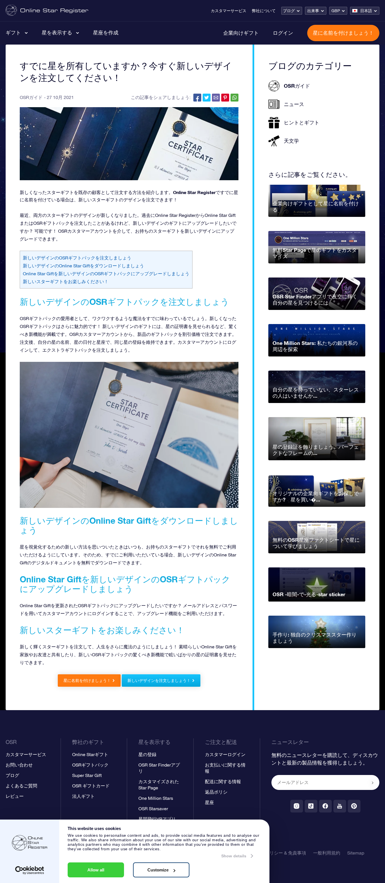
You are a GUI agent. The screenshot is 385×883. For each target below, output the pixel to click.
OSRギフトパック (90, 764)
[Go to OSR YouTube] (339, 806)
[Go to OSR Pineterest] (354, 806)
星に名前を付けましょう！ (343, 33)
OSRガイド (31, 97)
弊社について (264, 10)
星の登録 (147, 754)
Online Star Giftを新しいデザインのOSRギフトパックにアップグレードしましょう (106, 273)
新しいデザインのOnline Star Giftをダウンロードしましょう (83, 265)
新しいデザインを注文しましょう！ (159, 680)
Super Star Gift (87, 775)
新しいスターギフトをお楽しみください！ (66, 281)
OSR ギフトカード (91, 785)
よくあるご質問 (21, 785)
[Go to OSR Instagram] (296, 806)
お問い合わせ (19, 764)
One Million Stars (155, 798)
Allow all (95, 869)
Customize (158, 869)
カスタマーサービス (228, 10)
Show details (233, 856)
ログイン (283, 33)
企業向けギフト (241, 33)
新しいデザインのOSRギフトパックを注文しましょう (77, 257)
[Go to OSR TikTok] (311, 806)
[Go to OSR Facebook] (325, 806)
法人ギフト (83, 796)
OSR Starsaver (153, 808)
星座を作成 (105, 32)
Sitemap (355, 852)
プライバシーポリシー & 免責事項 (272, 852)
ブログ (289, 10)
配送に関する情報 (223, 781)
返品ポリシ (216, 791)
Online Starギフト (90, 754)
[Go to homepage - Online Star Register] (47, 11)
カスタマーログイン (225, 754)
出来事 (313, 10)
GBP (335, 10)
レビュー (15, 796)
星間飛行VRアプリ (157, 819)
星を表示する (57, 32)
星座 (209, 802)
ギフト (13, 32)
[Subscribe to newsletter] (372, 783)
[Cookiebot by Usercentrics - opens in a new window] (29, 870)
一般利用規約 (326, 852)
